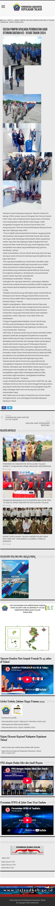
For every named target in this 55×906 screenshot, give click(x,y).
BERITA (10, 20)
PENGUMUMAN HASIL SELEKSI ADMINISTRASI (18, 727)
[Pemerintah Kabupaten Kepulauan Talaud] (27, 6)
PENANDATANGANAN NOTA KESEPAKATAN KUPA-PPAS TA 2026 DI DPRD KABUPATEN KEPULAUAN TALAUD (27, 501)
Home (4, 20)
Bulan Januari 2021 (8, 862)
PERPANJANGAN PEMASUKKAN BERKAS (15, 724)
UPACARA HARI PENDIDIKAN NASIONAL (38, 423)
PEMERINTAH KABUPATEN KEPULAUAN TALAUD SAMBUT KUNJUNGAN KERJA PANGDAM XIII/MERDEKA (27, 465)
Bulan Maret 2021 (8, 868)
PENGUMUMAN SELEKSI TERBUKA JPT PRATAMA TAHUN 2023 (24, 721)
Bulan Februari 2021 (9, 865)
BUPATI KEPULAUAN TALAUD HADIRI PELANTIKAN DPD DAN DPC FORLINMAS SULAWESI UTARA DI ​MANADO (25, 538)
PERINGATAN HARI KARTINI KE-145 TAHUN (17, 417)
